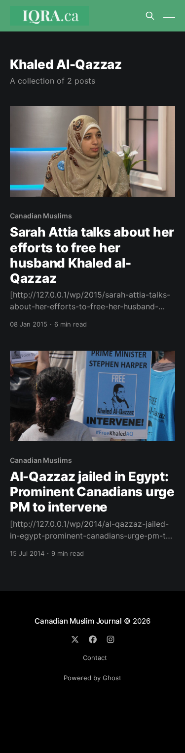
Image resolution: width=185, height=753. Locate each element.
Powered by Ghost (92, 678)
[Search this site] (150, 16)
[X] (75, 639)
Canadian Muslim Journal (79, 621)
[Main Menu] (169, 15)
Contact (95, 658)
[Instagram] (110, 639)
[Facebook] (93, 639)
